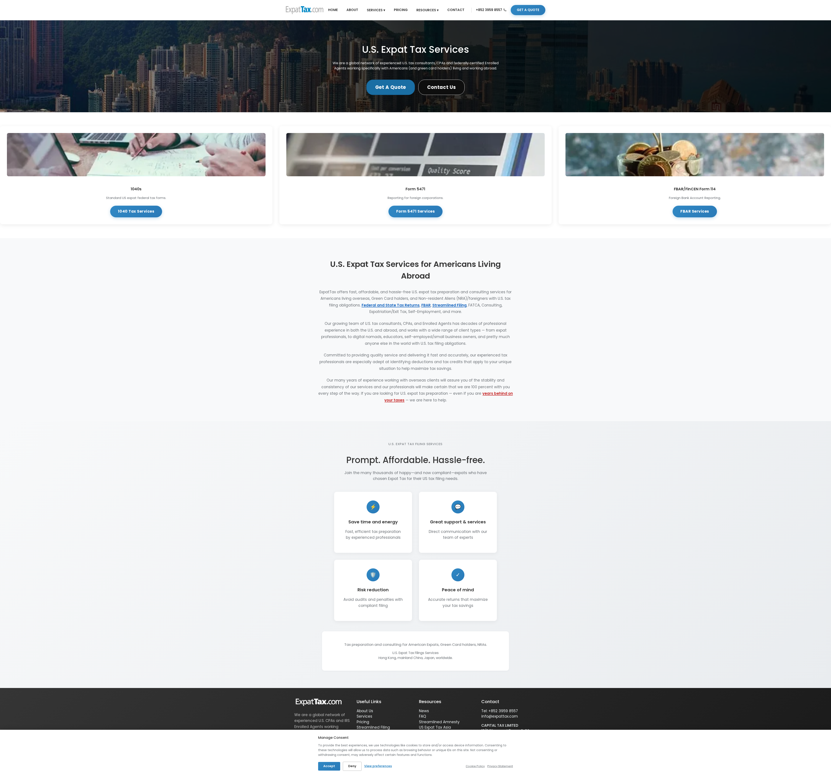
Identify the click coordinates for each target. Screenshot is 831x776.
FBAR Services (694, 211)
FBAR (426, 305)
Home (333, 10)
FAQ (422, 716)
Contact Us (441, 87)
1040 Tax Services (136, 211)
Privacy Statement (500, 766)
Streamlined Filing (449, 305)
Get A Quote (390, 87)
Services (364, 716)
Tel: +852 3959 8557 (499, 710)
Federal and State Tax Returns (391, 305)
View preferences (378, 766)
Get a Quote (528, 10)
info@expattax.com (499, 716)
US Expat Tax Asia (435, 727)
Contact (455, 10)
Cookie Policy (475, 766)
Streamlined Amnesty (439, 722)
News (424, 710)
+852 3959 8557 (489, 10)
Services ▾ (376, 10)
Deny (352, 766)
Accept (329, 766)
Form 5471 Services (415, 211)
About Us (365, 710)
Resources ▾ (427, 10)
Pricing (401, 10)
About (352, 10)
